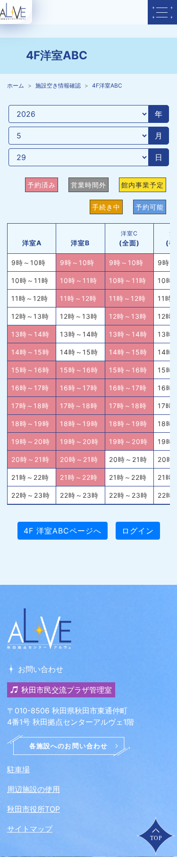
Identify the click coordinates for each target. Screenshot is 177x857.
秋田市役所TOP (33, 809)
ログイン (138, 530)
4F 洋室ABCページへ (62, 530)
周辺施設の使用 (33, 789)
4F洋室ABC (107, 85)
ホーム (15, 85)
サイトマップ (29, 828)
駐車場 (18, 769)
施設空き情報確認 (58, 85)
